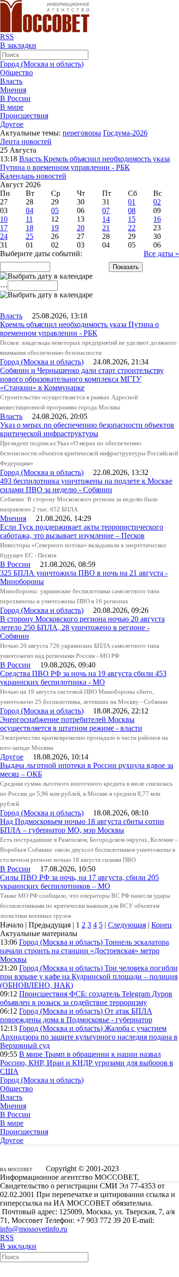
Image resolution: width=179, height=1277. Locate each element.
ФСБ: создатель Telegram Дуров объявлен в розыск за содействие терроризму (86, 998)
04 (29, 210)
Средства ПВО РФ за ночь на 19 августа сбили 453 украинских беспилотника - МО (83, 677)
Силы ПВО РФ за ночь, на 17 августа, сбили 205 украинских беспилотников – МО (79, 881)
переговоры (82, 133)
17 (4, 228)
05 (55, 210)
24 (4, 236)
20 (80, 228)
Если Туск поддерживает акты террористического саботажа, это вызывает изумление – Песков (81, 531)
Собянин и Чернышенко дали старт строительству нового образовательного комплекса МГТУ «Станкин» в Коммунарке (82, 379)
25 (29, 236)
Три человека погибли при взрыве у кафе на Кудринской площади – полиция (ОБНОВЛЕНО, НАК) (89, 976)
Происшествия (24, 116)
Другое (11, 124)
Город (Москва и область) (42, 64)
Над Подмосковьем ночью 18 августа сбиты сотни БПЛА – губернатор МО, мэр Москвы (82, 825)
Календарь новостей (33, 176)
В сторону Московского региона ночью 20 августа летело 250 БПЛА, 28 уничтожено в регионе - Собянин (82, 627)
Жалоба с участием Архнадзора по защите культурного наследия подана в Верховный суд (89, 1037)
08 (132, 210)
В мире (11, 107)
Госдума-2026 (125, 133)
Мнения (13, 90)
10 (4, 219)
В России (15, 98)
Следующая (127, 925)
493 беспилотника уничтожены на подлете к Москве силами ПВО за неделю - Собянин (86, 485)
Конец (161, 925)
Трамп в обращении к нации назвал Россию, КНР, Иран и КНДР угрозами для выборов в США (86, 1062)
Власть (11, 81)
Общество (16, 72)
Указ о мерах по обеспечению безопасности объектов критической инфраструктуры (87, 429)
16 (157, 219)
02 (157, 202)
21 (106, 228)
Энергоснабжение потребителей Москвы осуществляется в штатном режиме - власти (71, 723)
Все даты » (161, 253)
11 (29, 219)
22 (132, 228)
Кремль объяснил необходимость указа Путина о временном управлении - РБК (85, 163)
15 (132, 219)
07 (106, 210)
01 (132, 202)
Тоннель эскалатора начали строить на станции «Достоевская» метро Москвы (84, 950)
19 (55, 228)
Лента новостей (26, 141)
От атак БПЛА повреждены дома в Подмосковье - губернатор (76, 1015)
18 (29, 228)
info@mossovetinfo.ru (33, 1229)
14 (106, 219)
